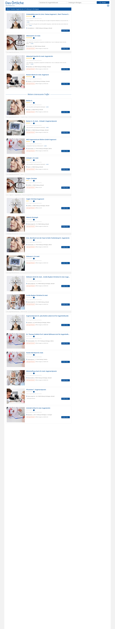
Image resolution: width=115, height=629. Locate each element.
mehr (28, 22)
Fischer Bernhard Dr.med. (34, 353)
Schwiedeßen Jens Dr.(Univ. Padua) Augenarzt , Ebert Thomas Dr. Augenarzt (51, 14)
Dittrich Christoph (32, 217)
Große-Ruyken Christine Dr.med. (37, 295)
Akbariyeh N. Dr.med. (33, 36)
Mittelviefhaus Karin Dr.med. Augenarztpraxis (41, 371)
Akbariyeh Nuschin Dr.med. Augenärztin (39, 56)
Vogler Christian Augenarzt (35, 199)
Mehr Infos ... (66, 30)
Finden (104, 2)
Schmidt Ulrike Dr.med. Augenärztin (38, 408)
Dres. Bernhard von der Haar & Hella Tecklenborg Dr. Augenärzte (47, 238)
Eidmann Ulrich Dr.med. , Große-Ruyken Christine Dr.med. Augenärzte (49, 277)
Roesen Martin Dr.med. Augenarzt (37, 75)
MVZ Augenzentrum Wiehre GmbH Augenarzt (41, 139)
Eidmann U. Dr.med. (33, 256)
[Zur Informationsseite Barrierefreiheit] (108, 5)
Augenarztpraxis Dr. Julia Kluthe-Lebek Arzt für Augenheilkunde (47, 316)
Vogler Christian (31, 178)
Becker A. (29, 101)
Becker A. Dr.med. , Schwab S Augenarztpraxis (41, 121)
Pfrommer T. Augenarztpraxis (36, 390)
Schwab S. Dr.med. (32, 158)
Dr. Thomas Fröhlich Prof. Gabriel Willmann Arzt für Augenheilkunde (49, 334)
